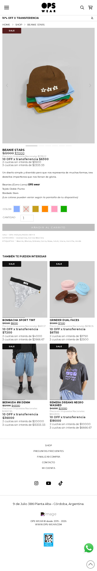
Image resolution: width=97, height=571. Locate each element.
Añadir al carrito (48, 227)
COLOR (7, 209)
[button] (6, 7)
